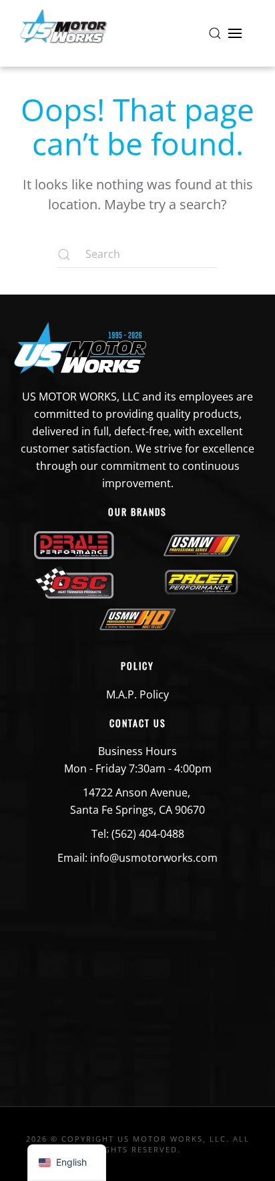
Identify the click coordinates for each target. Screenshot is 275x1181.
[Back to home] (63, 33)
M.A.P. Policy (137, 694)
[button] (215, 33)
